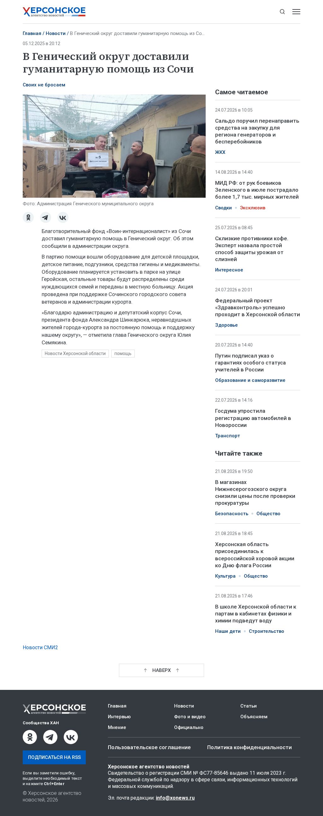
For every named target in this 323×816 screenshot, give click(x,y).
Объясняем (253, 717)
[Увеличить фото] (114, 146)
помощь (123, 353)
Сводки (223, 208)
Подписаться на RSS (54, 757)
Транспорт (227, 436)
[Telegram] (45, 217)
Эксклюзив (252, 208)
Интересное (229, 270)
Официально (188, 727)
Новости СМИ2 (40, 647)
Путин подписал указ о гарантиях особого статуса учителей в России (250, 363)
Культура (225, 576)
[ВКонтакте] (62, 217)
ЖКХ (220, 152)
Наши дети (228, 631)
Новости (56, 33)
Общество (268, 513)
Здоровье (226, 325)
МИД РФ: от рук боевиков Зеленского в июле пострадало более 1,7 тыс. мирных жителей (257, 190)
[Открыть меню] (296, 11)
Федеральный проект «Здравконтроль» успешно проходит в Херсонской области (257, 307)
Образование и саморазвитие (250, 380)
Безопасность (231, 513)
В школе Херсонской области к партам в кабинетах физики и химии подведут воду (255, 613)
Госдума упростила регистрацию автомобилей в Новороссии (253, 418)
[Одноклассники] (28, 217)
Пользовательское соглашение (149, 747)
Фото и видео (190, 717)
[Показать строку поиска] (282, 11)
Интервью (119, 717)
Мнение (117, 727)
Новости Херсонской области (75, 353)
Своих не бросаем (44, 85)
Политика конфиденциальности (249, 747)
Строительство (266, 631)
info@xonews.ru (175, 798)
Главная (32, 33)
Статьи (248, 706)
